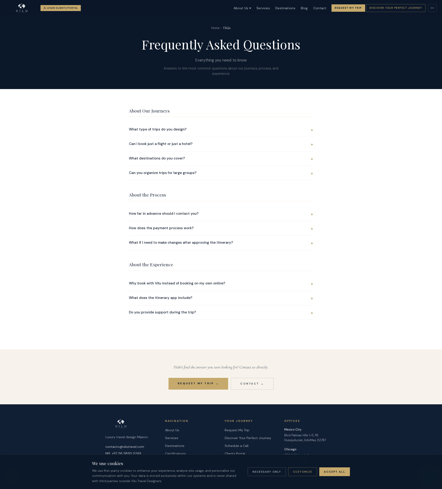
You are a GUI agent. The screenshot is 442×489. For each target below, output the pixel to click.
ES (432, 7)
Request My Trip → (198, 383)
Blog (304, 8)
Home (215, 28)
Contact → (252, 383)
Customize (302, 471)
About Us (172, 430)
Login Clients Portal (62, 7)
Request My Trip (348, 7)
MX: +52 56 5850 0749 (123, 453)
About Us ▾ (242, 8)
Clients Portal (235, 453)
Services (263, 8)
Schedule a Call (236, 446)
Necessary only (267, 471)
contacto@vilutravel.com (124, 447)
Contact (319, 8)
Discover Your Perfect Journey (395, 7)
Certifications (175, 453)
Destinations (285, 8)
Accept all (334, 471)
